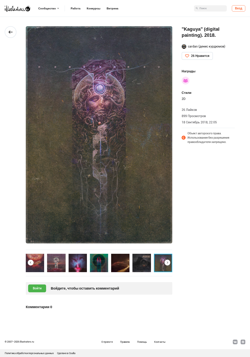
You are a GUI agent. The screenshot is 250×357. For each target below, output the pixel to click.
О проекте (107, 341)
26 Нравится (200, 56)
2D (184, 99)
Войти (37, 288)
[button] (31, 263)
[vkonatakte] (235, 342)
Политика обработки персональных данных (29, 353)
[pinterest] (243, 342)
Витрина (112, 8)
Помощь (142, 341)
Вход (238, 8)
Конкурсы (93, 8)
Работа (75, 8)
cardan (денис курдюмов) (206, 46)
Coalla (72, 353)
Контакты (159, 341)
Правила (125, 341)
